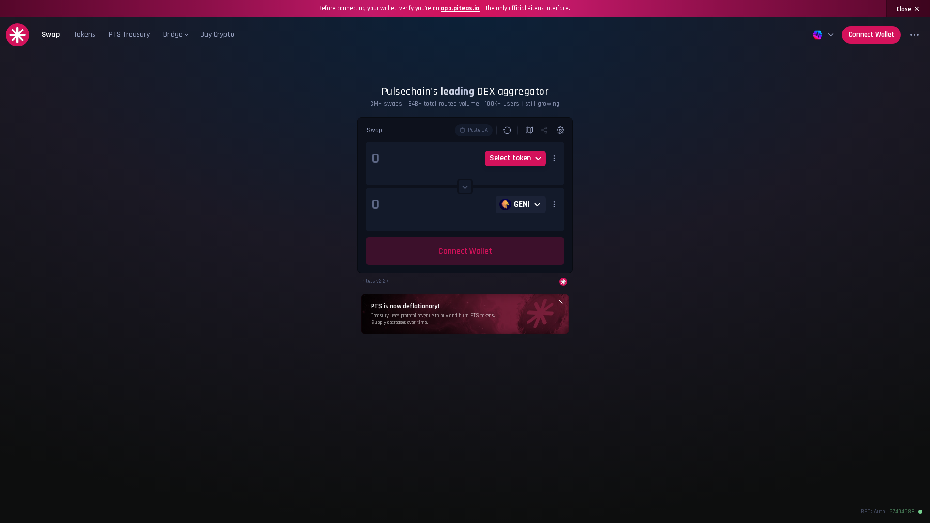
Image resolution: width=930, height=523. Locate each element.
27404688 (901, 511)
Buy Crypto (217, 35)
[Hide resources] (914, 35)
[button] (175, 35)
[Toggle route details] (529, 130)
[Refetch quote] (507, 130)
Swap (51, 35)
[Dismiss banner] (561, 302)
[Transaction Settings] (558, 130)
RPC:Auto (873, 511)
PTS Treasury (129, 35)
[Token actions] (554, 158)
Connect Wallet (871, 34)
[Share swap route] (545, 130)
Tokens (84, 35)
